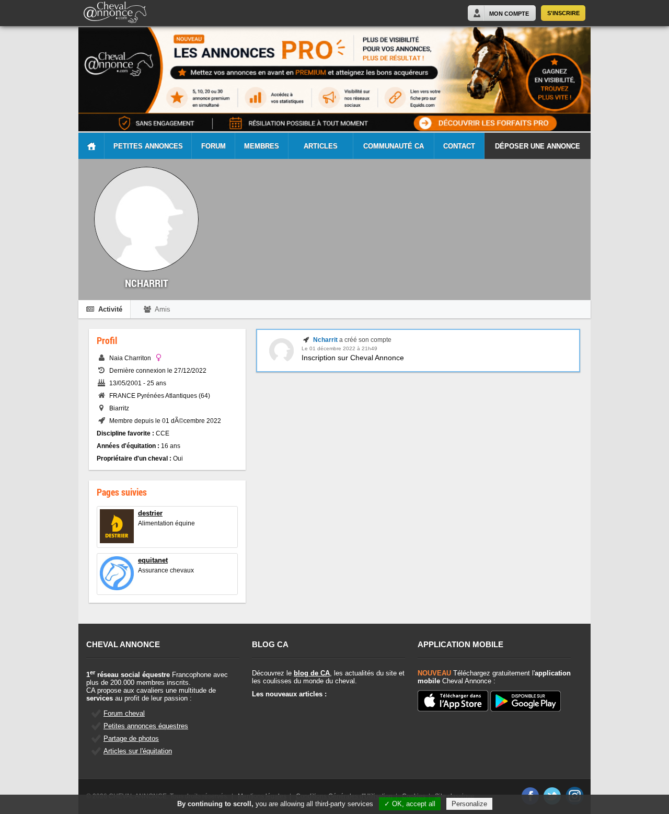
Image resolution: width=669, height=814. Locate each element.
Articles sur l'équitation (137, 751)
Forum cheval (124, 713)
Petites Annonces (148, 146)
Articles (321, 146)
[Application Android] (525, 702)
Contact (459, 146)
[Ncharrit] (281, 360)
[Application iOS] (453, 701)
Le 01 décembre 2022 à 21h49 (339, 348)
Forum (213, 146)
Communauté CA (393, 146)
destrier (150, 513)
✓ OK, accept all (409, 804)
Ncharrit (325, 339)
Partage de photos (131, 738)
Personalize (469, 804)
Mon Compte (509, 13)
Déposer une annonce (537, 146)
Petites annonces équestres (145, 726)
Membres (261, 146)
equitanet (153, 560)
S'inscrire (563, 13)
